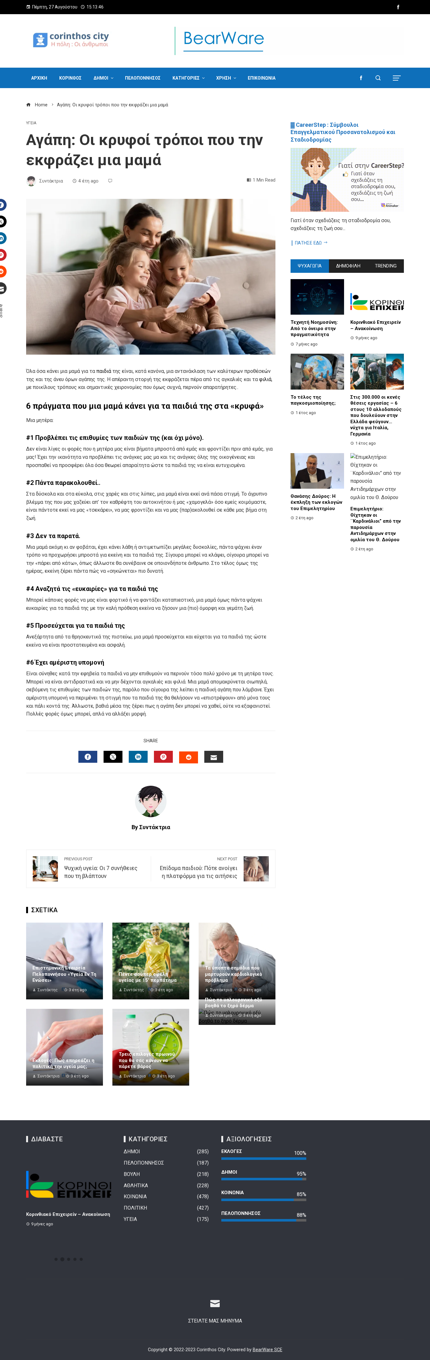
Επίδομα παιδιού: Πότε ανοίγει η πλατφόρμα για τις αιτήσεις (198, 868)
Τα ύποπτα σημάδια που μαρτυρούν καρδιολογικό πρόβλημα (233, 974)
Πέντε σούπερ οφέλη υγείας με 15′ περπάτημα (148, 977)
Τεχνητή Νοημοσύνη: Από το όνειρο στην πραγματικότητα (314, 328)
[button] (56, 1259)
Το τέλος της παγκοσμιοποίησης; (313, 400)
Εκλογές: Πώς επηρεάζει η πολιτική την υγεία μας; (63, 1064)
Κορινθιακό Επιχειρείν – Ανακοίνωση (375, 325)
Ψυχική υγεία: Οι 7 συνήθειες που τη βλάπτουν (101, 868)
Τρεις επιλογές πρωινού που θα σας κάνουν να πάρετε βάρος (147, 1060)
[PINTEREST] (163, 757)
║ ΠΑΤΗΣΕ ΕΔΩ (306, 243)
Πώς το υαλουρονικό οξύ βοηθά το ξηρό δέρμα (233, 1003)
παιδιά (103, 371)
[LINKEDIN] (138, 757)
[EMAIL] (213, 757)
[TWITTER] (113, 757)
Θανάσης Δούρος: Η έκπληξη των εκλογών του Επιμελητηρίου (316, 502)
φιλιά (265, 379)
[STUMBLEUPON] (188, 757)
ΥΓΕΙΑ (31, 123)
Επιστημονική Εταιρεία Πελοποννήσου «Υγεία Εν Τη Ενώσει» (64, 974)
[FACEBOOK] (87, 757)
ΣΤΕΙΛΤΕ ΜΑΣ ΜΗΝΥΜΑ (215, 1321)
